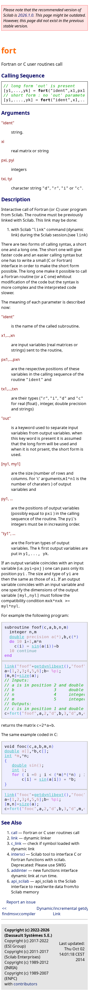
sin (35, 646)
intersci (18, 854)
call (14, 832)
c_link (16, 843)
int (8, 755)
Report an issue (21, 902)
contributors (25, 984)
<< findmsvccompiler (19, 911)
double (16, 637)
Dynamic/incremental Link (57, 911)
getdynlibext (49, 666)
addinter (19, 870)
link (9, 666)
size (24, 675)
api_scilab (20, 881)
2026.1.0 (25, 15)
